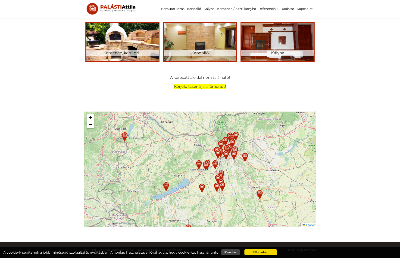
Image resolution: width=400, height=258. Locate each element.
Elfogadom (261, 252)
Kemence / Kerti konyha (236, 9)
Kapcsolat (305, 9)
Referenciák (268, 9)
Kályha (209, 9)
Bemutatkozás (172, 9)
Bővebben (230, 252)
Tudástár (287, 9)
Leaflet (310, 225)
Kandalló (194, 9)
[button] (199, 165)
